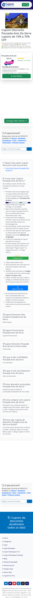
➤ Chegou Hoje (7, 569)
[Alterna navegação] (25, 4)
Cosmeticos (22, 140)
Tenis (14, 140)
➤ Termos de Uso (8, 565)
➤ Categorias (6, 541)
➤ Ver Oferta (16, 76)
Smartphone (6, 140)
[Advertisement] (16, 99)
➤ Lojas (4, 545)
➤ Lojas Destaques (8, 548)
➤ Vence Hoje (7, 572)
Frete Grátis (6, 143)
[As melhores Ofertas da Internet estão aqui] (8, 4)
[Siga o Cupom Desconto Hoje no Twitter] (6, 583)
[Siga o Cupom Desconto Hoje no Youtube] (14, 583)
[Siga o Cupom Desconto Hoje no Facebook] (10, 583)
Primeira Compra (18, 143)
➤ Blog (4, 559)
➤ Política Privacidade (9, 562)
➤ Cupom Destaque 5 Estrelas (12, 555)
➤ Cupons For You (8, 576)
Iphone (14, 138)
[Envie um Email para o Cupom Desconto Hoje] (27, 583)
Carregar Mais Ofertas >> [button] (16, 121)
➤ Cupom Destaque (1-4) (10, 552)
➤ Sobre (5, 538)
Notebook (21, 138)
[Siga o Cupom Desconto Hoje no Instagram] (19, 583)
